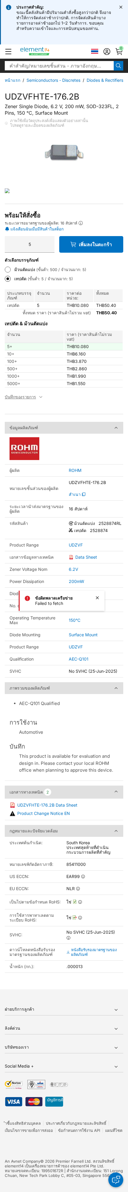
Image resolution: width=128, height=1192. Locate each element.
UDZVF (76, 545)
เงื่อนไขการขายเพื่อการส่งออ (29, 1130)
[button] (8, 51)
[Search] (118, 66)
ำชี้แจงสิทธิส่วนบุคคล (23, 1123)
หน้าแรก (12, 80)
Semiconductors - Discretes (53, 80)
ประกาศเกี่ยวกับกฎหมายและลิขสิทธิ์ (76, 1123)
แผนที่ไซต (113, 1130)
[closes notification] (121, 7)
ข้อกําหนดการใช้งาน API (79, 1130)
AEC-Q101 (78, 658)
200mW (76, 581)
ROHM (75, 470)
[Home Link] (46, 51)
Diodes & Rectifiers (105, 80)
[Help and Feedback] (115, 1179)
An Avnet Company (22, 1161)
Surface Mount (83, 634)
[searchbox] (59, 66)
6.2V (73, 569)
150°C (74, 620)
